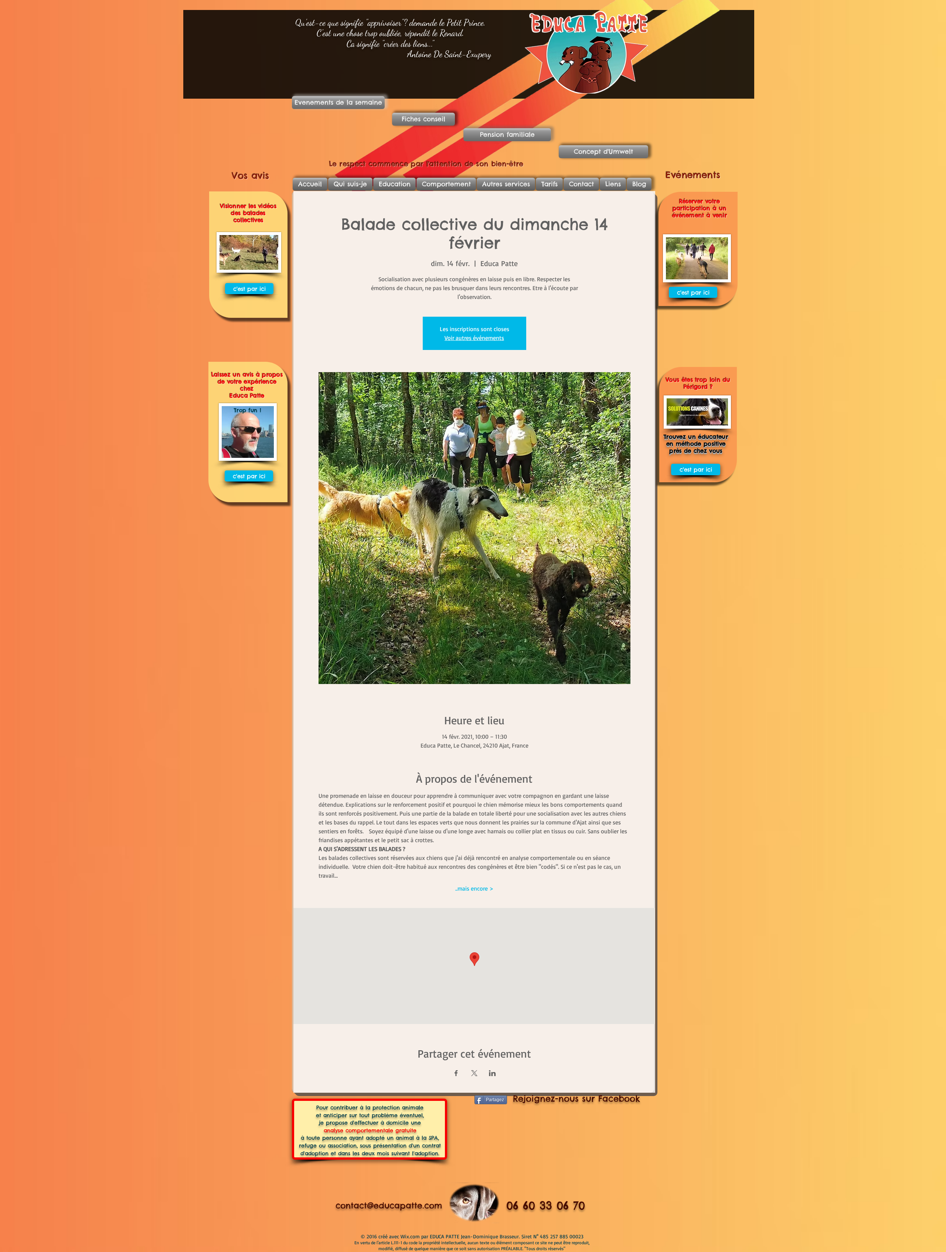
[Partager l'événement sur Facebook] (456, 1073)
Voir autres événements (474, 337)
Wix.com (411, 1236)
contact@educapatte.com (389, 1205)
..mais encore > (474, 888)
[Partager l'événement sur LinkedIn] (492, 1073)
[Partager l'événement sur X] (474, 1073)
